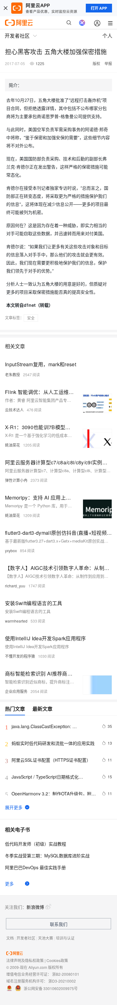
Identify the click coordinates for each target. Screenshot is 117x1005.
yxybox (11, 550)
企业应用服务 (16, 691)
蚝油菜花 (12, 445)
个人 (107, 35)
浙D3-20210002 (62, 981)
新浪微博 (35, 907)
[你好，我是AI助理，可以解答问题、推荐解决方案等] (82, 22)
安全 (31, 317)
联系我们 (58, 924)
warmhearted (16, 620)
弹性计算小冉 (16, 480)
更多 (9, 883)
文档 (10, 938)
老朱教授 (12, 374)
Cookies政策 (57, 960)
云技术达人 (14, 409)
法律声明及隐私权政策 (25, 960)
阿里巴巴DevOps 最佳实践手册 (35, 867)
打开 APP (99, 8)
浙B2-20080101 (65, 974)
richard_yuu (15, 585)
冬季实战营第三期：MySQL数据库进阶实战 (47, 855)
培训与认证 (65, 938)
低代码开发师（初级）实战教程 (35, 844)
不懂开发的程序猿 (20, 656)
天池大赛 (45, 938)
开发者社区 (26, 938)
